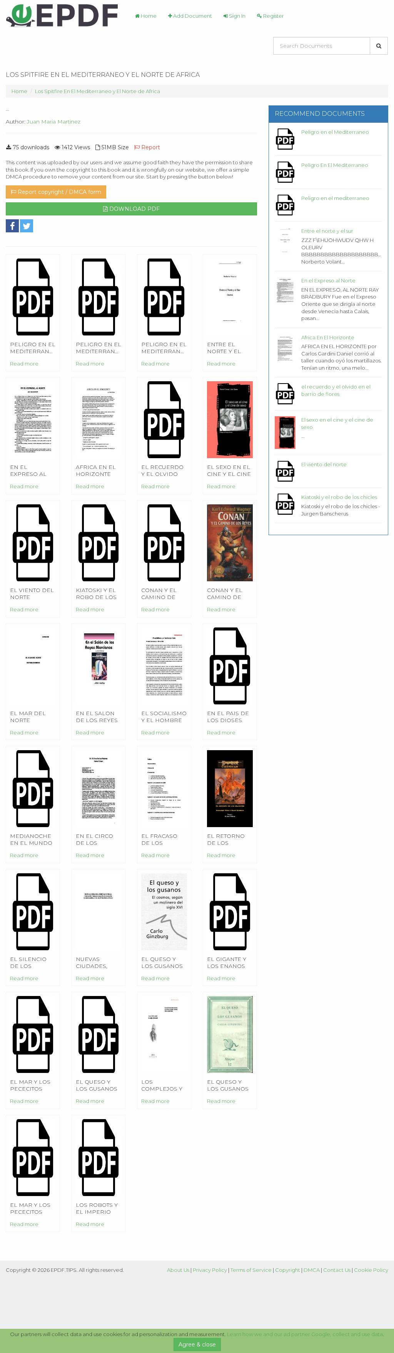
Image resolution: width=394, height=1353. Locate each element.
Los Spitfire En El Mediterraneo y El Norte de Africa (97, 91)
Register (273, 16)
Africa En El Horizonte (327, 337)
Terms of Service (251, 1270)
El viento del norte (324, 464)
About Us (178, 1270)
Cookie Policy (371, 1270)
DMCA (312, 1270)
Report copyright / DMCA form (58, 192)
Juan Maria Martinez (53, 121)
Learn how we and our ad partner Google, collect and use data (305, 1334)
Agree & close (197, 1344)
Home (148, 16)
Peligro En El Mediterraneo (334, 165)
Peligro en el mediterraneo (335, 198)
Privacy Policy (210, 1270)
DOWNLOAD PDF (134, 208)
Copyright (287, 1270)
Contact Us (337, 1270)
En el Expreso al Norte (328, 280)
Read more (24, 363)
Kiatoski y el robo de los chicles (339, 497)
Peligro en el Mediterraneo (335, 132)
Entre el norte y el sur (327, 231)
